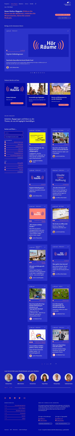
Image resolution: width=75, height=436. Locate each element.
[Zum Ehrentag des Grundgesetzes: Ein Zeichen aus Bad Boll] (68, 287)
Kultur (67, 221)
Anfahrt (23, 419)
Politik (38, 262)
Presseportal (22, 413)
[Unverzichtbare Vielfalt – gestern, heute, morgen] (45, 328)
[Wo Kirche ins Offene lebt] (68, 207)
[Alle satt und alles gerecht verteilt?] (45, 247)
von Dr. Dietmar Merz (37, 196)
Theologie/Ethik (68, 50)
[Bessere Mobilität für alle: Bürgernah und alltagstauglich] (45, 131)
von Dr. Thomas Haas (37, 238)
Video (37, 248)
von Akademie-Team (37, 319)
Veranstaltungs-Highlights (43, 221)
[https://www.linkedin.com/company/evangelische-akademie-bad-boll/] (14, 398)
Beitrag (38, 131)
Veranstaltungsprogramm (20, 406)
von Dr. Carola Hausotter (38, 278)
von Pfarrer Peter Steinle (61, 69)
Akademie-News (42, 301)
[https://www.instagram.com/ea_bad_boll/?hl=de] (5, 398)
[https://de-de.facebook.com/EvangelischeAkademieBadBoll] (10, 398)
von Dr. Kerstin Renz (60, 156)
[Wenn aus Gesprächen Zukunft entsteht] (68, 328)
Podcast (61, 31)
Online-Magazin (22, 408)
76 (50, 364)
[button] (38, 3)
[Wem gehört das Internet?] (68, 247)
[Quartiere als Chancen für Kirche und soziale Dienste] (68, 131)
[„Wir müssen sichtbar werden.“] (45, 207)
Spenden (23, 416)
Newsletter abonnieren (20, 411)
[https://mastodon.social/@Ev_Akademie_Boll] (19, 398)
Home (5, 7)
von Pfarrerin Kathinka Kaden (38, 161)
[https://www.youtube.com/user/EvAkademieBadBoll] (24, 398)
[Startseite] (67, 2)
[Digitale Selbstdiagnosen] (48, 31)
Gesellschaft (43, 145)
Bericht (38, 247)
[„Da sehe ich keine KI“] (68, 171)
